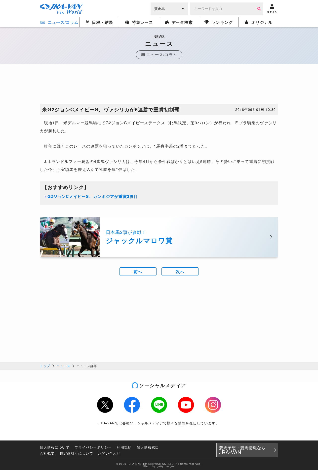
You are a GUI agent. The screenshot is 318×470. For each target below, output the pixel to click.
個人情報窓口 (148, 447)
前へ (138, 271)
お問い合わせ (109, 453)
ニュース (63, 365)
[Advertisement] (159, 85)
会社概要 (47, 453)
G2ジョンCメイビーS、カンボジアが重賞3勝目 (92, 196)
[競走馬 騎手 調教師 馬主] (169, 8)
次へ (180, 271)
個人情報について (55, 447)
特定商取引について (76, 453)
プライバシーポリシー (93, 447)
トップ (45, 365)
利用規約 (124, 447)
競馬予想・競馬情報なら (242, 450)
